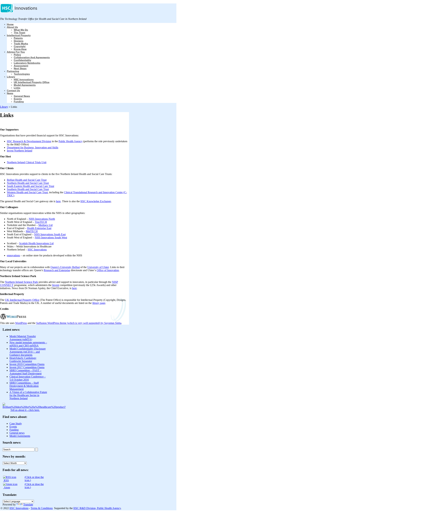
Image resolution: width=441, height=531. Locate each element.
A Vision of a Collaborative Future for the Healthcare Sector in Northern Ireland (28, 395)
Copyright (19, 46)
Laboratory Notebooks (27, 63)
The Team (19, 32)
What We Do (21, 29)
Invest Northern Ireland (19, 150)
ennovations (13, 255)
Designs (18, 40)
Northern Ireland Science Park (21, 281)
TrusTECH (41, 222)
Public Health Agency (71, 141)
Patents (18, 38)
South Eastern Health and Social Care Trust (30, 186)
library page (98, 303)
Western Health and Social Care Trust (27, 192)
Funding (19, 101)
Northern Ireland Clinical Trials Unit (26, 162)
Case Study (15, 423)
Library (11, 76)
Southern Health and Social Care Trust (28, 189)
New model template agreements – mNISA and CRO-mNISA (28, 344)
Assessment (21, 65)
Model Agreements (25, 85)
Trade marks (21, 43)
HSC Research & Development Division (29, 141)
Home (10, 24)
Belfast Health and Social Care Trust (27, 179)
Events (18, 98)
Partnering (13, 71)
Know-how (20, 49)
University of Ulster (98, 267)
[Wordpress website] (13, 319)
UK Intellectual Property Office (31, 82)
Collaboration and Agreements (32, 57)
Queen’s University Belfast (65, 267)
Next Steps (20, 68)
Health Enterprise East (39, 228)
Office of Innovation (108, 270)
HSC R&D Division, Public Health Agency (97, 508)
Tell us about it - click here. (25, 410)
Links (17, 87)
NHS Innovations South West (51, 237)
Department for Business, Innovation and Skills (32, 147)
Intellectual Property (19, 35)
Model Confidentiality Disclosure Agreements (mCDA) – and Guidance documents (27, 351)
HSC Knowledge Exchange (95, 201)
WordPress (21, 323)
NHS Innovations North (42, 218)
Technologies (22, 74)
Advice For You (16, 52)
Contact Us (13, 90)
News (10, 93)
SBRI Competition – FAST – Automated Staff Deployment (25, 372)
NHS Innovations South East (50, 234)
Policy (17, 54)
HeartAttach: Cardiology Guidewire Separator (22, 360)
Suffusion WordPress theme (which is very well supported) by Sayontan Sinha (78, 323)
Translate (28, 504)
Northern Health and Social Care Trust (28, 183)
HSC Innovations (24, 79)
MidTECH (32, 231)
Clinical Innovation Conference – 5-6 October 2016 (27, 378)
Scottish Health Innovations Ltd (36, 243)
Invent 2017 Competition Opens (26, 367)
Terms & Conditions (42, 508)
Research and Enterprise (57, 270)
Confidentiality (22, 60)
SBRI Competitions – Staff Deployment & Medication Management (24, 385)
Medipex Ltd (45, 225)
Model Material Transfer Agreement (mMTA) (22, 338)
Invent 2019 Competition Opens (26, 364)
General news (22, 96)
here (58, 201)
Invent (55, 285)
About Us (12, 27)
